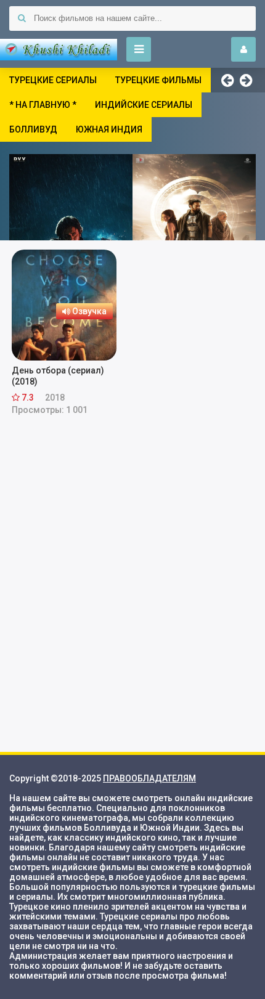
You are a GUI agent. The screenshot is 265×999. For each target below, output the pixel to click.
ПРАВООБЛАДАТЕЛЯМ (149, 778)
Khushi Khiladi (58, 49)
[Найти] (21, 18)
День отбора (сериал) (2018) (58, 375)
